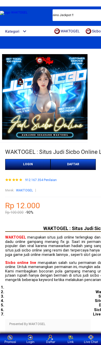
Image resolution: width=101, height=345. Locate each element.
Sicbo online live (20, 263)
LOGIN (28, 164)
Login (30, 342)
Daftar (50, 342)
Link (71, 342)
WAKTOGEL (24, 190)
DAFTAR (73, 164)
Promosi (10, 342)
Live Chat (91, 342)
